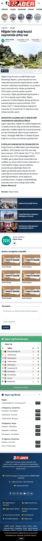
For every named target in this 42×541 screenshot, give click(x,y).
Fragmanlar (18, 528)
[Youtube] (24, 493)
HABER (6, 526)
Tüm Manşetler (29, 515)
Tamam (21, 538)
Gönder (6, 327)
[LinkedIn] (21, 493)
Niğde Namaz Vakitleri (13, 509)
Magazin (18, 526)
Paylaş (6, 71)
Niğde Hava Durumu (31, 503)
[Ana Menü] (2, 3)
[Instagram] (17, 493)
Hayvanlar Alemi (9, 528)
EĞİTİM (39, 9)
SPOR (25, 530)
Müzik (25, 528)
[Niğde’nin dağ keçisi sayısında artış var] (21, 56)
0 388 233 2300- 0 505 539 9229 (22, 482)
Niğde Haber (17, 239)
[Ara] (39, 3)
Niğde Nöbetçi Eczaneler (9, 504)
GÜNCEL (4, 9)
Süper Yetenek (33, 528)
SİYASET (31, 9)
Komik (24, 526)
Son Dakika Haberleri (11, 519)
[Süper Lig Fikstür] (39, 395)
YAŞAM (12, 28)
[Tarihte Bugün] (11, 260)
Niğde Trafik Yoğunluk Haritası (30, 510)
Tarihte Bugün (6, 267)
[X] (14, 493)
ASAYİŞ (13, 9)
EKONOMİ (22, 9)
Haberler (4, 28)
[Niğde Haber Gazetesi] (20, 3)
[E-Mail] (14, 243)
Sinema (29, 526)
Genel (35, 526)
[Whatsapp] (28, 493)
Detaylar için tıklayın (21, 387)
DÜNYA (35, 530)
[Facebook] (10, 493)
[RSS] (31, 493)
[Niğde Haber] (6, 240)
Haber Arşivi (28, 519)
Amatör (12, 526)
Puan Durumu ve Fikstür (12, 515)
